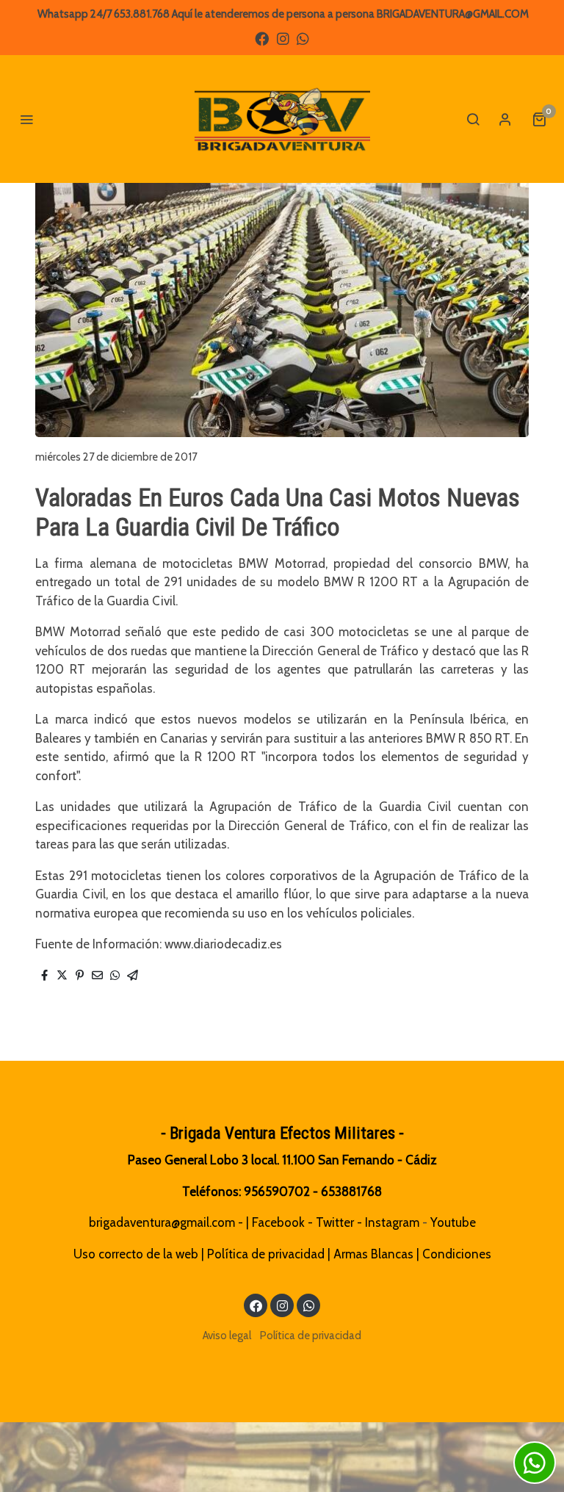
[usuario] (505, 119)
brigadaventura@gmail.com (162, 1222)
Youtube (453, 1222)
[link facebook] (262, 38)
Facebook (278, 1222)
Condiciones (456, 1254)
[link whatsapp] (303, 38)
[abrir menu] (26, 119)
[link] (282, 119)
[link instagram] (283, 38)
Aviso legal (227, 1335)
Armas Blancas (373, 1254)
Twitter (335, 1222)
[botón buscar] (473, 119)
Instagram (392, 1222)
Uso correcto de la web (135, 1254)
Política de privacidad (266, 1254)
